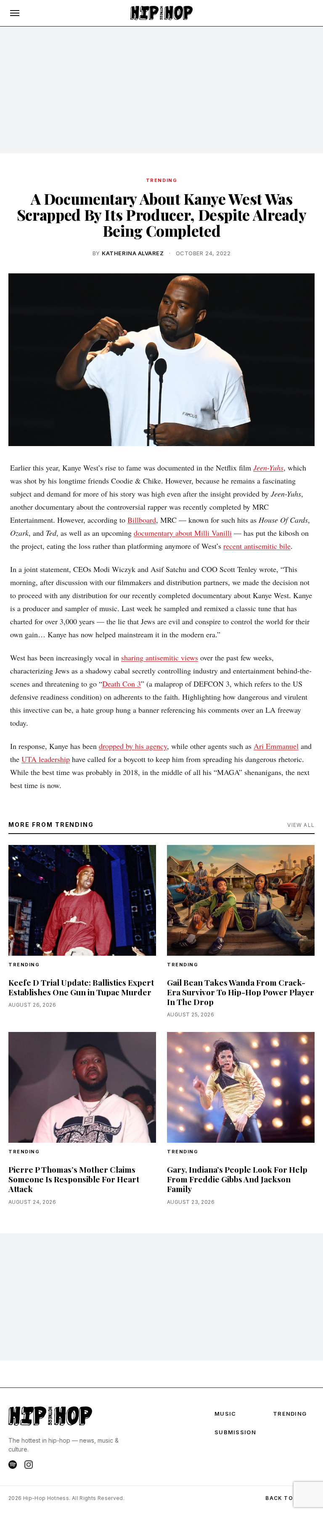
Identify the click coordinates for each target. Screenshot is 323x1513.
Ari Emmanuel (276, 746)
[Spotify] (12, 1464)
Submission (235, 1432)
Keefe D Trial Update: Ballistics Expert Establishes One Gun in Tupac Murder (81, 987)
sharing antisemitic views (159, 657)
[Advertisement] (161, 89)
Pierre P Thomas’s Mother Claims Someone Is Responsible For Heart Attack (73, 1179)
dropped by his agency (133, 746)
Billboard (141, 520)
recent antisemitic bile (257, 546)
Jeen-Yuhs (268, 467)
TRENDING (161, 180)
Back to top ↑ (290, 1498)
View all (301, 825)
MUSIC (225, 1413)
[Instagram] (28, 1464)
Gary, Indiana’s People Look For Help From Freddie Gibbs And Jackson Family (237, 1179)
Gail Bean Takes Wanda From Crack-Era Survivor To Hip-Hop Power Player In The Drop (240, 992)
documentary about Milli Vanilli (183, 533)
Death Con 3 (121, 684)
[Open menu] (15, 13)
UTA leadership (45, 759)
